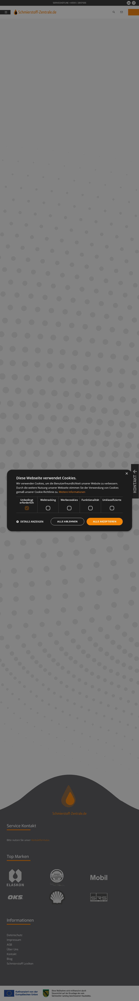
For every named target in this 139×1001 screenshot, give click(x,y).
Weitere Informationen (72, 492)
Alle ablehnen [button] (67, 521)
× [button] (126, 473)
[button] (29, 521)
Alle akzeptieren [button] (104, 521)
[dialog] (69, 500)
